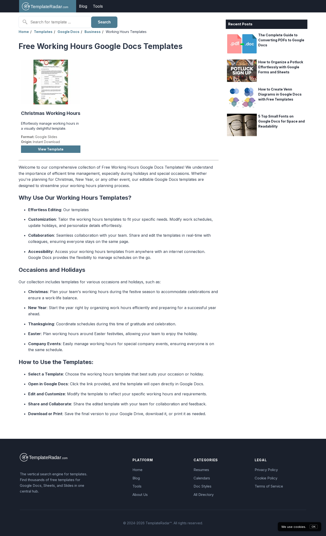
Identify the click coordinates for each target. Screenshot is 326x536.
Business (92, 32)
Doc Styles (202, 486)
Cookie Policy (266, 478)
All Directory (204, 494)
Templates (43, 32)
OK (313, 526)
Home (24, 32)
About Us (140, 494)
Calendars (202, 478)
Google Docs (68, 32)
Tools (98, 6)
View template (50, 149)
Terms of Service (269, 486)
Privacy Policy (266, 469)
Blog (83, 6)
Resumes (201, 469)
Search (104, 22)
